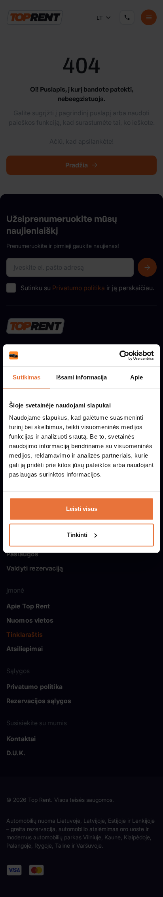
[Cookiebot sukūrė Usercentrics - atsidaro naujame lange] (119, 355)
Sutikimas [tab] (26, 377)
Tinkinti (77, 534)
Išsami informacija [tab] (81, 377)
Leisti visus (81, 508)
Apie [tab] (136, 377)
